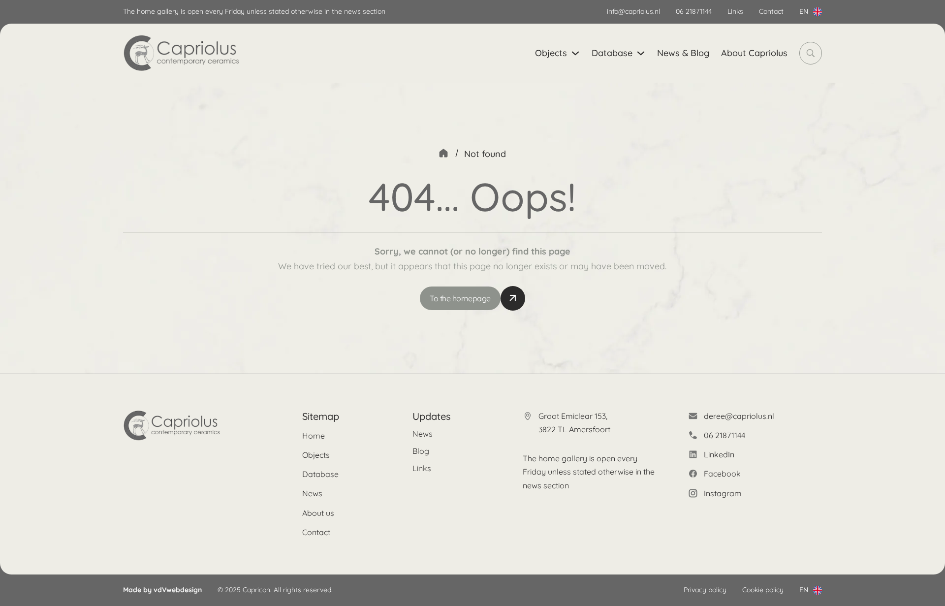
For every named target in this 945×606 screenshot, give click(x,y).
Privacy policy (705, 589)
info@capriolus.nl (633, 11)
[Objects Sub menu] (575, 53)
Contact (771, 11)
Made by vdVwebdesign (162, 589)
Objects (551, 53)
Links (735, 11)
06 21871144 (694, 11)
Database (612, 53)
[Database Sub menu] (640, 53)
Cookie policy (763, 589)
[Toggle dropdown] (817, 11)
